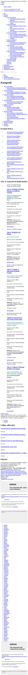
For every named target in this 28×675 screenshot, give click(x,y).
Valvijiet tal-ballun (11, 24)
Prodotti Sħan (9, 469)
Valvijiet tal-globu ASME (16, 47)
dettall (12, 226)
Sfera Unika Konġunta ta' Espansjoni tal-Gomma (13, 143)
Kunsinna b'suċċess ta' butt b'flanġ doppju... (12, 440)
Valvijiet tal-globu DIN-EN (16, 48)
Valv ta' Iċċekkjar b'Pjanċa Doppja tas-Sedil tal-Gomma (15, 190)
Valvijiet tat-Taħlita (11, 59)
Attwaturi (9, 63)
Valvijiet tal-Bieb (11, 41)
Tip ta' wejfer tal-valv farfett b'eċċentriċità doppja (13, 471)
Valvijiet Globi (10, 45)
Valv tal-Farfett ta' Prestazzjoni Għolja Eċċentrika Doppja (14, 154)
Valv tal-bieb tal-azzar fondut (17, 44)
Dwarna (6, 14)
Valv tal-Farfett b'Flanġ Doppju (14, 148)
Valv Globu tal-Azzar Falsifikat (17, 49)
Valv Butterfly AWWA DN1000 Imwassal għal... (13, 434)
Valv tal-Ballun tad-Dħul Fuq (14, 159)
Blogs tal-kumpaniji (8, 66)
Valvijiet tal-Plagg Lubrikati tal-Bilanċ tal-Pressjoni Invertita (17, 53)
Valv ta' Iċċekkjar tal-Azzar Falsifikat (16, 99)
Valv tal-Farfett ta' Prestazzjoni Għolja (16, 87)
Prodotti (6, 16)
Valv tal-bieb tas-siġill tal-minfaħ (13, 473)
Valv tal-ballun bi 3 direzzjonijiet (18, 31)
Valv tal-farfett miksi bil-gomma (13, 475)
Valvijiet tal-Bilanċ (11, 60)
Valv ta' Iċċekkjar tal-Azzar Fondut (18, 35)
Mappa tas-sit (17, 469)
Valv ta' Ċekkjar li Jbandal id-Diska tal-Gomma (15, 368)
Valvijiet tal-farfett (11, 17)
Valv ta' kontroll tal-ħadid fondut (18, 34)
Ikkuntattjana (7, 67)
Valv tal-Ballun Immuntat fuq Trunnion (16, 93)
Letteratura (6, 65)
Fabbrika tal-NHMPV (9, 69)
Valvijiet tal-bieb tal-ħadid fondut (18, 42)
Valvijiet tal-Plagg (11, 51)
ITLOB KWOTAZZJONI (7, 466)
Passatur (9, 62)
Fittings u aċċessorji (11, 40)
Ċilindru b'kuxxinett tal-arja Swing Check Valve (14, 318)
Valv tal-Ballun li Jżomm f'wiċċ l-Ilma (16, 92)
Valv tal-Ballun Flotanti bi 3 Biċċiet (15, 178)
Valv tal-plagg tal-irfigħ (15, 55)
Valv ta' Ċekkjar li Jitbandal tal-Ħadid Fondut (13, 271)
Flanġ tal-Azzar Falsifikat (13, 137)
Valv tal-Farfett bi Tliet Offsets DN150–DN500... (13, 428)
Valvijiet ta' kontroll (11, 33)
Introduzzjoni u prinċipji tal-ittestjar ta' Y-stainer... (14, 453)
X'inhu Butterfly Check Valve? (9, 446)
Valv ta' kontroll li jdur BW (7, 471)
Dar (5, 13)
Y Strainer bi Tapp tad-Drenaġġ (14, 133)
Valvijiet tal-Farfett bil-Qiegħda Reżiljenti (17, 89)
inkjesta (9, 226)
